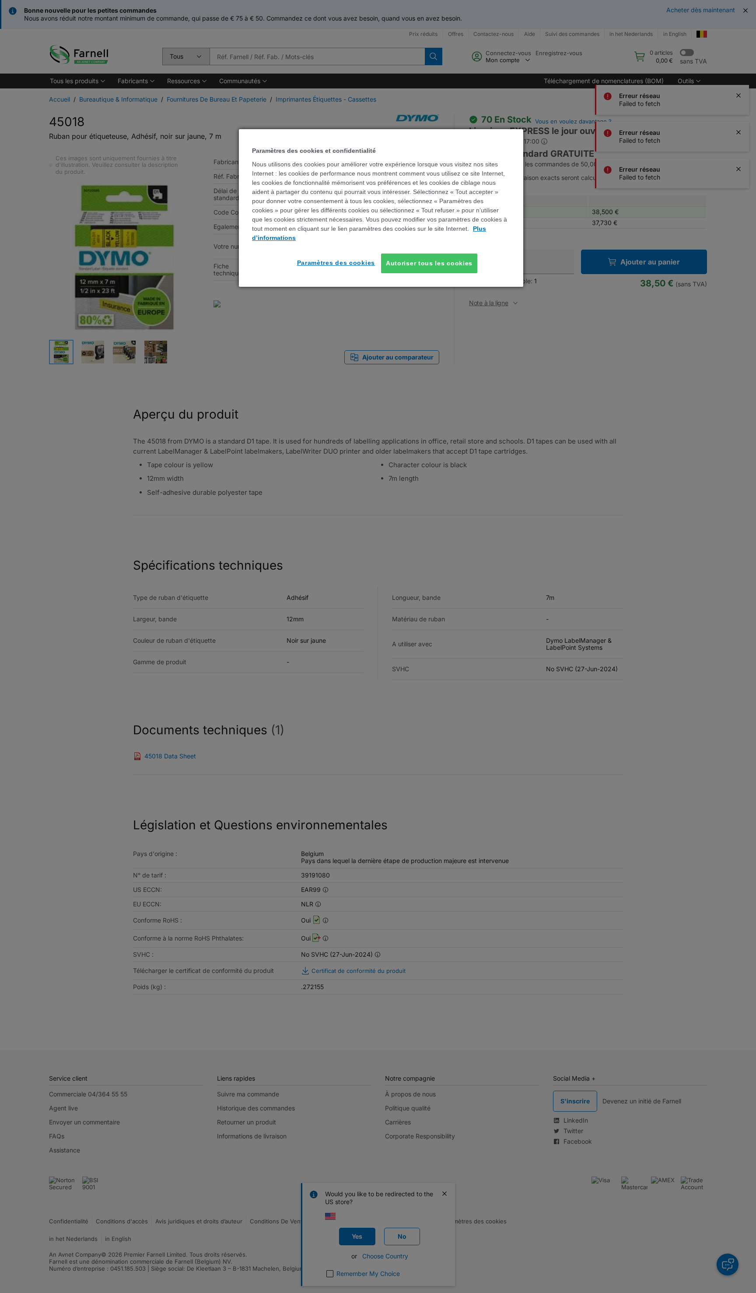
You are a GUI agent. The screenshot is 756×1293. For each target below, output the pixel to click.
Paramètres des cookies (336, 262)
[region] (381, 208)
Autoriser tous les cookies (429, 263)
